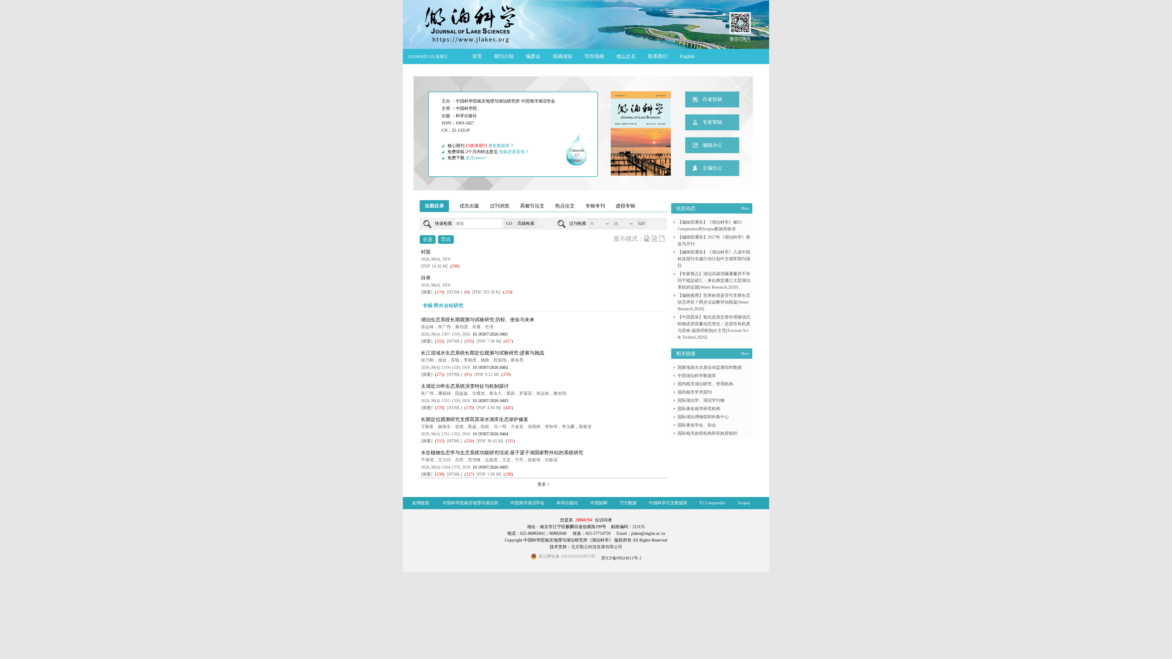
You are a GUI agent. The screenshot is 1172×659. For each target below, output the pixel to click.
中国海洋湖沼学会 (527, 503)
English (687, 56)
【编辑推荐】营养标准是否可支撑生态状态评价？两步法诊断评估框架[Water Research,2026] (714, 302)
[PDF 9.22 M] (486, 374)
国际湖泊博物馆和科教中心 (703, 417)
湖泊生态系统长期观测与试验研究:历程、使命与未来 (477, 319)
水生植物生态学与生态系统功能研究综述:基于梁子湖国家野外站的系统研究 (502, 452)
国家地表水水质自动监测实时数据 (710, 367)
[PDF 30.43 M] (489, 441)
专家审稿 (712, 122)
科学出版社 (567, 503)
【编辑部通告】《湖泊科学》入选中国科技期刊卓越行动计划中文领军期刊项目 (714, 259)
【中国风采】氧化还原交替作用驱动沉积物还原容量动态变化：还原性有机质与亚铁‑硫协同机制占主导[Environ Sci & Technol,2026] (714, 327)
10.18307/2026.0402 (490, 367)
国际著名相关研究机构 (699, 408)
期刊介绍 (504, 56)
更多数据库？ (501, 145)
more (577, 160)
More (745, 208)
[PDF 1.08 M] (488, 474)
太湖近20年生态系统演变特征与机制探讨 (465, 386)
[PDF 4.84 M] (488, 407)
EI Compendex (712, 503)
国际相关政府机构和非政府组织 (707, 433)
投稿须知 (562, 56)
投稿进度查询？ (514, 151)
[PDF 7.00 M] (488, 341)
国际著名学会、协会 (697, 425)
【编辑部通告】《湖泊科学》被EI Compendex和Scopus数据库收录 (710, 225)
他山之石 (626, 56)
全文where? (476, 158)
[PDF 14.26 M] (434, 266)
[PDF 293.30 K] (486, 292)
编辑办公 (712, 145)
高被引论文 (532, 205)
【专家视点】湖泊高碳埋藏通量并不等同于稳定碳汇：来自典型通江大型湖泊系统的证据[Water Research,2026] (714, 281)
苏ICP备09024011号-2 (621, 558)
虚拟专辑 (625, 205)
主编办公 (712, 168)
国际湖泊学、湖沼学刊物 (701, 400)
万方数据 (628, 503)
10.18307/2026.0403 (490, 400)
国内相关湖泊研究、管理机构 (705, 384)
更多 (542, 484)
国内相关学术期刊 (695, 392)
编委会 (533, 56)
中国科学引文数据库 (668, 503)
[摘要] (426, 292)
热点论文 (565, 205)
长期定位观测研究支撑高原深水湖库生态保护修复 (474, 419)
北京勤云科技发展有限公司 (596, 547)
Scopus (744, 503)
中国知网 (598, 503)
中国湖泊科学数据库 (697, 375)
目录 (426, 277)
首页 (477, 56)
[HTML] (454, 292)
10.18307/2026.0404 (490, 434)
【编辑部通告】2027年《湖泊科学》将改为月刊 (714, 240)
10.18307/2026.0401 (490, 334)
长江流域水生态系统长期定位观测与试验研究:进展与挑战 (482, 352)
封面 (426, 251)
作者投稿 (712, 99)
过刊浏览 (499, 205)
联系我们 (657, 56)
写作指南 (594, 56)
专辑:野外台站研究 (443, 305)
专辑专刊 (595, 205)
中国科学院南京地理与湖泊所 (470, 503)
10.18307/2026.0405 (490, 467)
